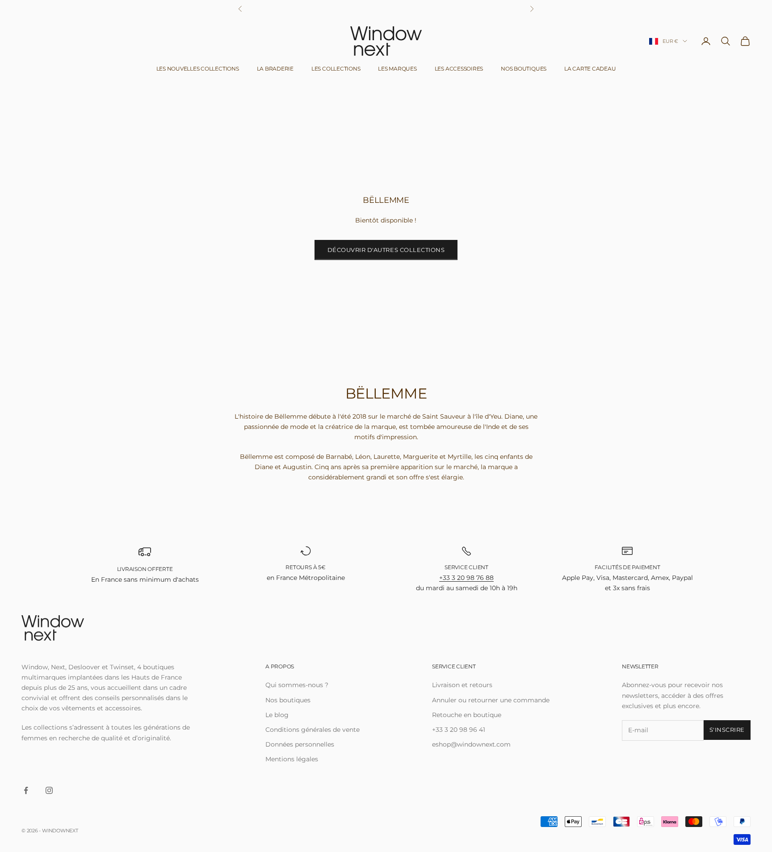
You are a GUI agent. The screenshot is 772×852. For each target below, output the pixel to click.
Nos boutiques (523, 68)
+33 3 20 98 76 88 (466, 578)
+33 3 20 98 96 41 (458, 730)
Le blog (277, 715)
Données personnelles (299, 744)
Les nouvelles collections (197, 68)
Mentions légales (291, 759)
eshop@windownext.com (471, 744)
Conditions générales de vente (312, 730)
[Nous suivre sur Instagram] (49, 790)
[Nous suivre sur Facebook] (25, 790)
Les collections (335, 68)
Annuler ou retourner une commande (491, 700)
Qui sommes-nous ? (296, 685)
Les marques (397, 68)
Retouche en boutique (466, 715)
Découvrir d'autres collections (386, 249)
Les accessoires (459, 68)
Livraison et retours (462, 685)
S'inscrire (727, 729)
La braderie (275, 68)
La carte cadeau (590, 68)
